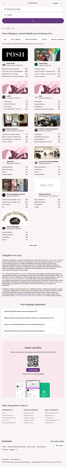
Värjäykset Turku (28, 422)
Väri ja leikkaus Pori (7, 415)
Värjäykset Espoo (29, 415)
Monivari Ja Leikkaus (57, 39)
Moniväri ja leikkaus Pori (9, 422)
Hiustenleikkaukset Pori (51, 413)
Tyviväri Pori (5, 420)
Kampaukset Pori (50, 415)
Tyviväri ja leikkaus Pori (8, 418)
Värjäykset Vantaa (29, 420)
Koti (3, 28)
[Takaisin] (4, 3)
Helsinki (46, 282)
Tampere (57, 282)
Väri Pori (4, 413)
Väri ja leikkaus (6, 278)
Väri (61, 277)
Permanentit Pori (49, 418)
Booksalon (53, 260)
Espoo (51, 282)
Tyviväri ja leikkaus (18, 278)
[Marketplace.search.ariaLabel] (33, 20)
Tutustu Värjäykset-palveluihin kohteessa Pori (30, 295)
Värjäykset (8, 28)
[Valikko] (62, 3)
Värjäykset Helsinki (29, 413)
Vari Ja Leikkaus (16, 39)
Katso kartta (40, 44)
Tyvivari (44, 39)
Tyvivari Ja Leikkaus (31, 39)
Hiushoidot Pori (49, 422)
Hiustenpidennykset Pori (52, 420)
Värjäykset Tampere (29, 418)
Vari (5, 39)
